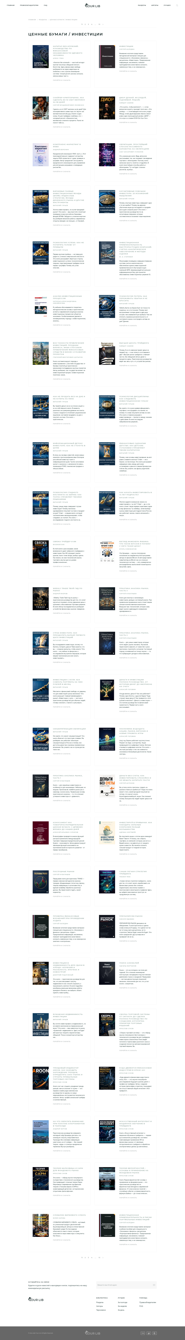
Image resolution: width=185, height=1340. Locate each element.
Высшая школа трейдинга (134, 343)
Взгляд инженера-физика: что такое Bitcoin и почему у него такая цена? (135, 544)
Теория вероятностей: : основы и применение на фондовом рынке (133, 1170)
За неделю (122, 1306)
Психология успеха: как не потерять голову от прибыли (68, 245)
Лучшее (167, 5)
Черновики (101, 1310)
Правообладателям (29, 5)
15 (99, 24)
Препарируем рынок (131, 916)
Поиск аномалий (129, 963)
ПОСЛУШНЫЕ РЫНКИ (63, 871)
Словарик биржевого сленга (69, 1215)
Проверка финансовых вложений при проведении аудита (68, 918)
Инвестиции (126, 46)
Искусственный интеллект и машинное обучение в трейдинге (135, 1123)
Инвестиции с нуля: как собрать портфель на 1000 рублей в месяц (68, 682)
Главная (11, 5)
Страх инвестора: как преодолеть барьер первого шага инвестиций (69, 635)
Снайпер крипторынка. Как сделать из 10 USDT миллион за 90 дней (69, 100)
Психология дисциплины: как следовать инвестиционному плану (134, 398)
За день (121, 1310)
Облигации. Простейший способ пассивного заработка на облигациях (134, 146)
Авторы (154, 5)
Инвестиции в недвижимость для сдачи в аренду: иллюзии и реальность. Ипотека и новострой (68, 967)
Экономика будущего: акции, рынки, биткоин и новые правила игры (133, 731)
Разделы (142, 5)
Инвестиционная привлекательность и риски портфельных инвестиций (135, 1217)
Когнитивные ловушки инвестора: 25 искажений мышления (133, 193)
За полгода (122, 1302)
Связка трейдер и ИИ (64, 542)
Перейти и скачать (62, 80)
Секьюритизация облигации (69, 729)
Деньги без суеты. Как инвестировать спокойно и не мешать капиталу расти (135, 778)
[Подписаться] (154, 1285)
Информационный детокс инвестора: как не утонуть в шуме (69, 445)
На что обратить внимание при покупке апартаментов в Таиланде (69, 1123)
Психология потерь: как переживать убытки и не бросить (133, 298)
